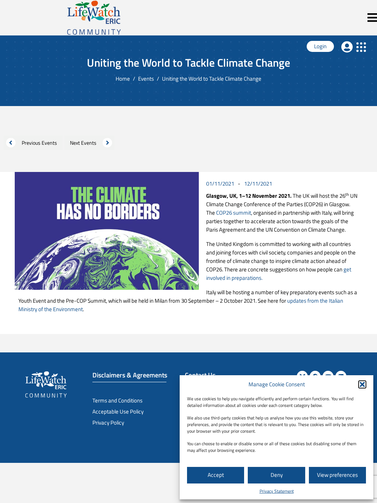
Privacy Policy (108, 422)
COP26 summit (233, 212)
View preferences (337, 475)
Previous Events (39, 143)
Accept (216, 475)
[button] (362, 384)
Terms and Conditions (117, 400)
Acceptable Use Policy (118, 411)
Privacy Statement (277, 491)
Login (320, 46)
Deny (277, 475)
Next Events (83, 143)
